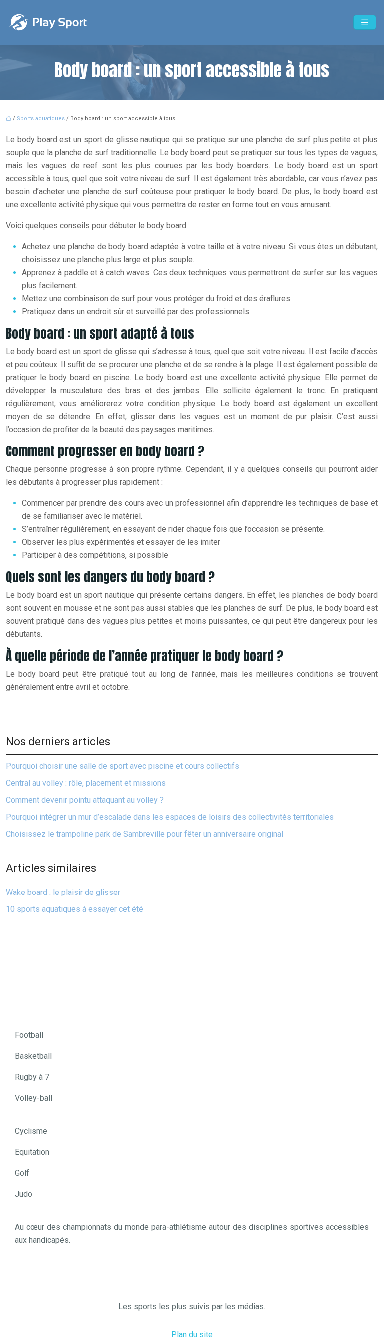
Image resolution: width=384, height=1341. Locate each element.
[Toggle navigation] (365, 22)
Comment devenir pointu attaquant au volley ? (85, 800)
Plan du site (192, 1334)
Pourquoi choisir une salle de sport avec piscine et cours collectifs (123, 766)
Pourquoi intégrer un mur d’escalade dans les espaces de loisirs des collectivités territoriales (170, 817)
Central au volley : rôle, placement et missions (86, 783)
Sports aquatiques (41, 118)
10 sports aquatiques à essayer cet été (75, 909)
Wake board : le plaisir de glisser (63, 892)
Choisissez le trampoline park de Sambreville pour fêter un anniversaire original (145, 834)
